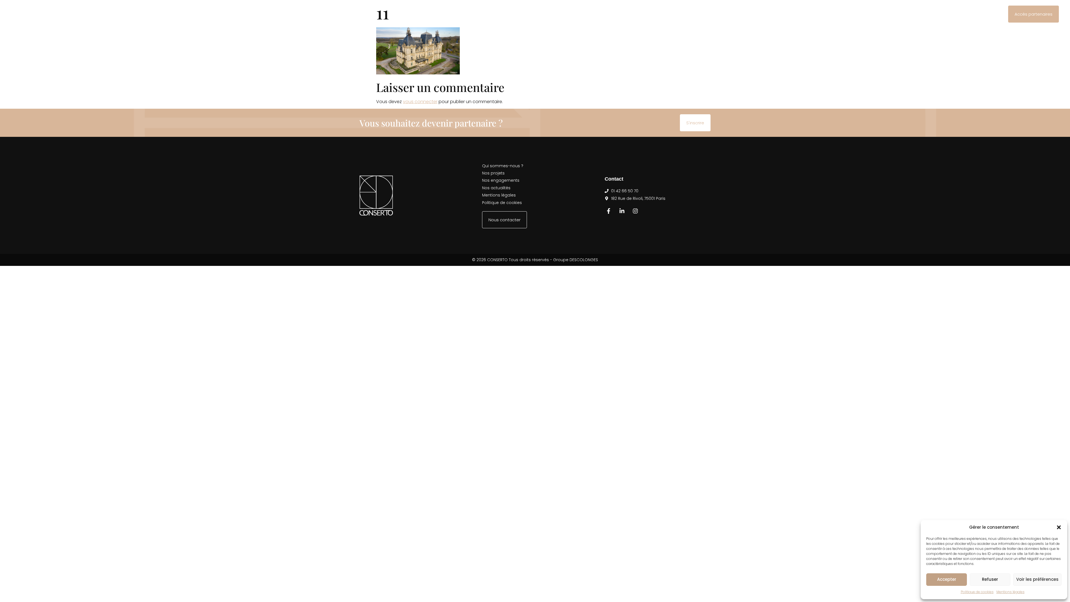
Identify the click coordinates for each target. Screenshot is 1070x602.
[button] (1059, 527)
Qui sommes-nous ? (428, 14)
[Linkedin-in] (622, 211)
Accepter (946, 579)
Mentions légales (1010, 591)
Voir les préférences (1037, 579)
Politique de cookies (977, 591)
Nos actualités (563, 14)
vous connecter (420, 101)
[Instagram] (635, 211)
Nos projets (473, 14)
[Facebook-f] (608, 211)
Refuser (990, 579)
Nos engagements (517, 14)
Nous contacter (607, 14)
